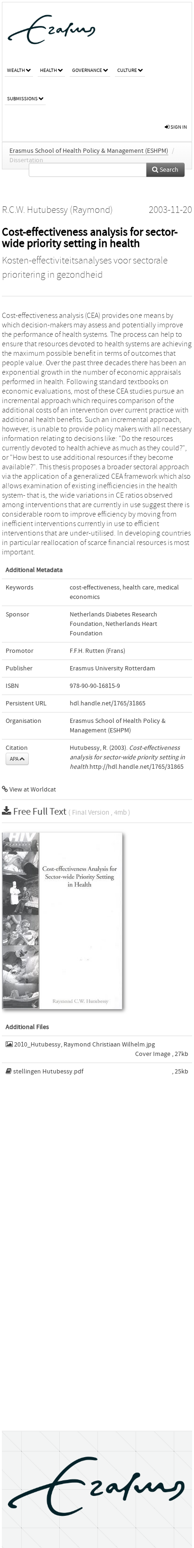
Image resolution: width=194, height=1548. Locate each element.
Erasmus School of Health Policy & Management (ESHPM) (88, 151)
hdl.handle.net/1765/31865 (108, 703)
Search (168, 170)
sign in (178, 127)
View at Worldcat (32, 789)
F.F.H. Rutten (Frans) (97, 651)
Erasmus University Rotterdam (112, 668)
